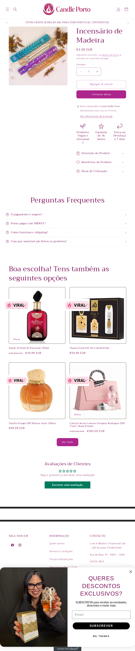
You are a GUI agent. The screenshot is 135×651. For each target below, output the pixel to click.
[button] (7, 9)
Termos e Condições (61, 551)
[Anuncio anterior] (7, 23)
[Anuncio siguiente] (128, 23)
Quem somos (57, 543)
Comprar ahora (101, 94)
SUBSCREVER (101, 625)
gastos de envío (111, 55)
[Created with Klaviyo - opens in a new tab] (67, 649)
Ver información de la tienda (96, 116)
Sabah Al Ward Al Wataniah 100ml (29, 348)
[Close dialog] (130, 571)
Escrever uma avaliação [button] (67, 485)
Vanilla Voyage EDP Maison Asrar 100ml (32, 423)
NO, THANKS (101, 636)
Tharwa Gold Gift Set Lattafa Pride (89, 348)
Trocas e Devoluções (61, 559)
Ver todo (67, 442)
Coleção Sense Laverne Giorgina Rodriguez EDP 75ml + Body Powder (97, 425)
